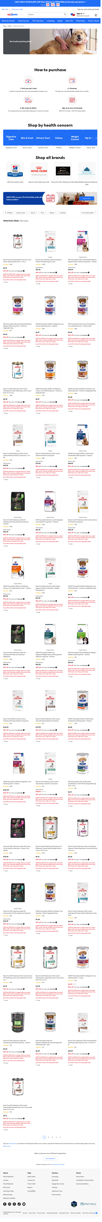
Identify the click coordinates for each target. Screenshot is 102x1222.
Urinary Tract (43, 148)
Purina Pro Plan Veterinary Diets (63, 182)
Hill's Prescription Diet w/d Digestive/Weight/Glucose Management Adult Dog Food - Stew (49, 1043)
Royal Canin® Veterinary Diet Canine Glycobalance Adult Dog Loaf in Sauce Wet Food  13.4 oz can (50, 978)
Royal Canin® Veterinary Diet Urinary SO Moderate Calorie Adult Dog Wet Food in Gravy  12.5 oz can (49, 848)
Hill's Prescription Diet (15, 182)
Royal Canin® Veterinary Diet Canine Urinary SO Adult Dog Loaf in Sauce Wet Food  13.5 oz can (17, 978)
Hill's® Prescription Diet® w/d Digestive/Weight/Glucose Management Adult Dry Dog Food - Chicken (49, 654)
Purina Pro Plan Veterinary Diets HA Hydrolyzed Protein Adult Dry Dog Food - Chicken (16, 522)
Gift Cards (6, 1187)
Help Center (31, 1177)
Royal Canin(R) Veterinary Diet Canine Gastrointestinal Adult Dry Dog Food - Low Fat (16, 455)
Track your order (17, 9)
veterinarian (13, 1143)
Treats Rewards (8, 1184)
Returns (29, 1187)
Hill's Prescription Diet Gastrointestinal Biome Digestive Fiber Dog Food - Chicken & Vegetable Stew (17, 326)
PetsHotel (55, 1180)
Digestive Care (11, 148)
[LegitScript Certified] (74, 1204)
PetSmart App (7, 1195)
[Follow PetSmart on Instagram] (9, 1204)
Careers (5, 1180)
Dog (4, 26)
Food (9, 26)
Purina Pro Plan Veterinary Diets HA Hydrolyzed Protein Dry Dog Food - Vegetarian (14, 654)
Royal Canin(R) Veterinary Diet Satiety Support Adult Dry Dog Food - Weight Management (48, 588)
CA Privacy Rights (75, 1213)
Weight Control (75, 148)
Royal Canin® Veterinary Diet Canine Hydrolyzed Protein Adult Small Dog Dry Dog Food (82, 913)
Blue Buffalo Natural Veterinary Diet (87, 183)
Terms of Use (32, 1213)
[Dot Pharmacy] (88, 1204)
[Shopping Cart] (98, 15)
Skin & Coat (27, 148)
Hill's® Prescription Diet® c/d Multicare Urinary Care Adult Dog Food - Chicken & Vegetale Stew (49, 391)
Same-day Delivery (82, 1184)
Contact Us (31, 1180)
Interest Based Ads (52, 1213)
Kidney (59, 148)
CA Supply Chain (64, 1213)
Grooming (55, 1177)
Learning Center (8, 1191)
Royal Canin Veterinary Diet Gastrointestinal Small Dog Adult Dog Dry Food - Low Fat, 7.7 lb (82, 1043)
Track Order (31, 1184)
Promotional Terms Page (57, 1164)
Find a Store (80, 1177)
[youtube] (24, 1204)
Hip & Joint (91, 148)
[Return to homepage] (13, 14)
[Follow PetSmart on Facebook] (4, 1204)
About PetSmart (8, 1177)
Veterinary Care (57, 1191)
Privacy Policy (41, 1213)
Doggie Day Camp (58, 1184)
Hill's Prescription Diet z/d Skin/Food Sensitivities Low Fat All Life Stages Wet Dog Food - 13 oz (82, 784)
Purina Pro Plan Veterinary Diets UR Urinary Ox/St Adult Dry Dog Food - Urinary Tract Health (17, 848)
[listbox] (50, 139)
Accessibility (31, 1191)
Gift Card (5, 9)
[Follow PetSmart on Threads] (14, 1204)
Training (54, 1187)
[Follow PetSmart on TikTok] (19, 1204)
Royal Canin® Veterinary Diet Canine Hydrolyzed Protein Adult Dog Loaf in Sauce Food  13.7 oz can (17, 391)
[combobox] (47, 14)
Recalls (25, 1213)
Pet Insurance (56, 1195)
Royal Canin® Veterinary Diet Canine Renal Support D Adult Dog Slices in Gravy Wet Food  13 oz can (82, 848)
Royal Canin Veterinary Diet (39, 182)
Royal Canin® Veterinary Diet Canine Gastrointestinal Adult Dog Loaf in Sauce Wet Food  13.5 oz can (17, 1107)
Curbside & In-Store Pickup (84, 1180)
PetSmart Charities (9, 1198)
